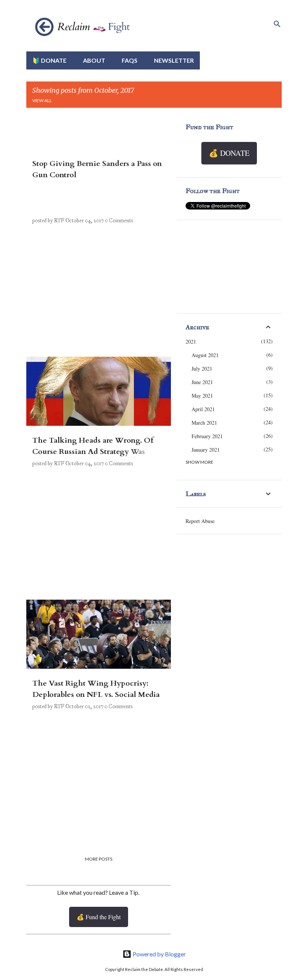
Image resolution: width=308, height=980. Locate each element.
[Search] (277, 24)
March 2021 (204, 422)
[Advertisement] (95, 298)
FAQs (129, 60)
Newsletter (174, 60)
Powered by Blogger (158, 953)
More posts (98, 859)
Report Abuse (200, 521)
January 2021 (206, 449)
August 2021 (205, 355)
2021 (191, 341)
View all (42, 100)
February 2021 (207, 436)
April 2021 (203, 409)
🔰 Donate (49, 60)
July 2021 (202, 368)
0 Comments (119, 220)
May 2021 (202, 395)
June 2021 (202, 382)
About (94, 60)
